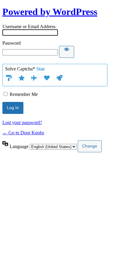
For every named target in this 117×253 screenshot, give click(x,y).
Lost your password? (22, 122)
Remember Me (24, 94)
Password (11, 43)
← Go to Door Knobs (23, 132)
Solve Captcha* (25, 68)
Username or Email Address (29, 26)
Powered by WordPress (49, 11)
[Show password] (66, 52)
